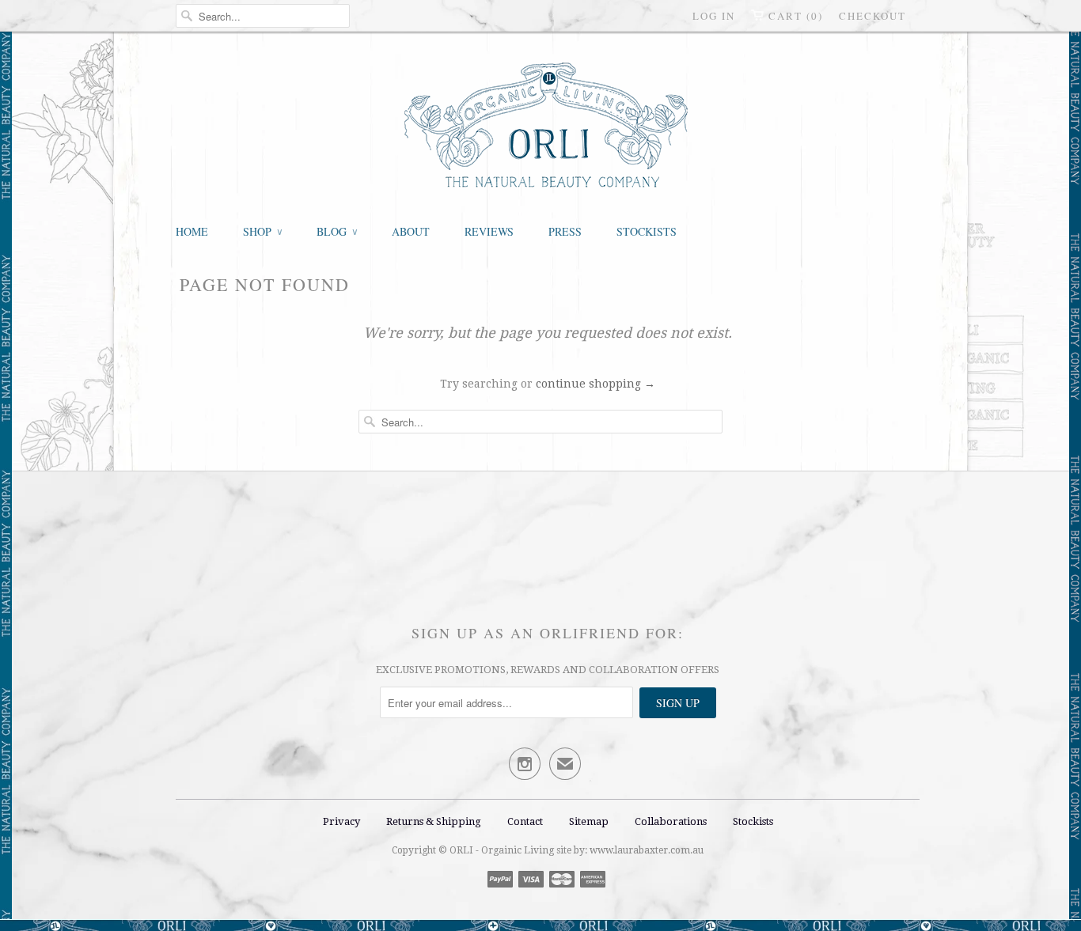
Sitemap (589, 821)
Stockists (646, 231)
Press (565, 231)
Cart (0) (795, 16)
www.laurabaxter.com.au (647, 850)
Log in (713, 16)
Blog (337, 231)
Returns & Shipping (435, 821)
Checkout (872, 16)
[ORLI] (548, 126)
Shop (262, 231)
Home (192, 231)
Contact (525, 821)
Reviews (489, 231)
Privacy (341, 821)
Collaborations (671, 821)
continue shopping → (595, 383)
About (411, 231)
